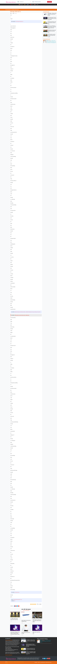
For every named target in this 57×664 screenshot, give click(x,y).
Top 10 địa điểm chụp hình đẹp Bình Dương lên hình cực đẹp (51, 35)
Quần (32, 4)
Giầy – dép (36, 4)
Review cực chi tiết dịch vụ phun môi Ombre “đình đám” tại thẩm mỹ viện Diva (52, 27)
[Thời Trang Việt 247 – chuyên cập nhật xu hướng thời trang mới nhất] (10, 1)
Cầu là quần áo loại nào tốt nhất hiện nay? (26, 621)
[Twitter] (44, 658)
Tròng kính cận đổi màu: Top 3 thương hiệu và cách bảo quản (52, 22)
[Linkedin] (46, 658)
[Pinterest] (49, 658)
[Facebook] (43, 658)
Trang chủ (21, 4)
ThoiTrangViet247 (8, 9)
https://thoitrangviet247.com (18, 599)
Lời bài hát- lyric (17, 592)
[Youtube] (48, 658)
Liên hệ (39, 662)
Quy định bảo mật (42, 662)
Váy (28, 4)
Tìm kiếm (49, 1)
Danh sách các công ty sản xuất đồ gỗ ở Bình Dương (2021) (37, 620)
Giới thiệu (36, 662)
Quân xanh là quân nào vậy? (36, 633)
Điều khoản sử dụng (48, 662)
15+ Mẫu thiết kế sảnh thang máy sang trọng (14, 619)
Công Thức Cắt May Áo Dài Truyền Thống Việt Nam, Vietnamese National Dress (14, 633)
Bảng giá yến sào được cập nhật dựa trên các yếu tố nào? (52, 31)
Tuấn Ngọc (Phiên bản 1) (19, 21)
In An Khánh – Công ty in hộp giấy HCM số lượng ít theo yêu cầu (52, 14)
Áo (25, 4)
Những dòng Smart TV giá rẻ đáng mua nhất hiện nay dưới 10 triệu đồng (52, 18)
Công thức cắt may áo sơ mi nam (26, 633)
